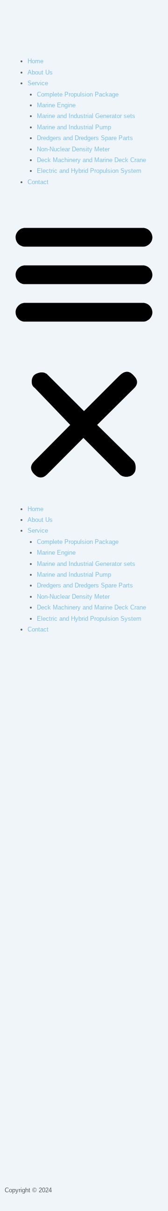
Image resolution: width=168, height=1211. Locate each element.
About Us (40, 72)
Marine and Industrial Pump (74, 127)
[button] (84, 350)
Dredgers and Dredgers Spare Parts (85, 137)
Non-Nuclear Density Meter (73, 149)
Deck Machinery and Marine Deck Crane (91, 159)
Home (35, 61)
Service (38, 83)
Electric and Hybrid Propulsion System (89, 170)
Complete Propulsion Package (78, 94)
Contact (38, 182)
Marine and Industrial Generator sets (86, 115)
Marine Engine (56, 105)
